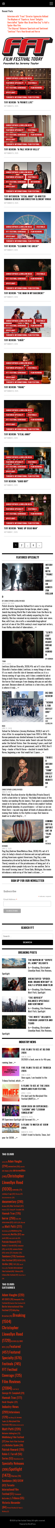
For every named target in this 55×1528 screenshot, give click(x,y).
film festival (16, 1205)
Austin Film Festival (17, 1303)
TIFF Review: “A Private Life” (18, 102)
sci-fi (8, 1249)
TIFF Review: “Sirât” (14, 340)
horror (8, 1218)
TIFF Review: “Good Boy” (16, 481)
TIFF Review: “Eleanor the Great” (21, 246)
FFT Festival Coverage (16, 87)
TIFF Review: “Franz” (14, 387)
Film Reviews (36, 87)
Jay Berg (12, 1417)
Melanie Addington (11, 1433)
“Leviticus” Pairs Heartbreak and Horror (23, 31)
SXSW (21, 1260)
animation (14, 1166)
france (5, 1209)
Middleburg (6, 1231)
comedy (17, 1189)
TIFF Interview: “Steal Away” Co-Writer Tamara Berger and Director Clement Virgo (27, 198)
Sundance (9, 1256)
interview (7, 1222)
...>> (14, 1062)
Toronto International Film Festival (23, 97)
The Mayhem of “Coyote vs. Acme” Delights (25, 19)
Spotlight (10, 92)
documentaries (8, 1197)
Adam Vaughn (13, 1294)
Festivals (32, 82)
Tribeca (19, 1271)
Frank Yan (15, 1389)
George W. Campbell (17, 1210)
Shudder (17, 1252)
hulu (18, 1219)
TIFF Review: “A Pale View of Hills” (22, 149)
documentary (12, 1201)
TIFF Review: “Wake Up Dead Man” (21, 528)
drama (6, 1206)
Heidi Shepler (9, 1402)
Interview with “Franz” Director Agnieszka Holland (27, 16)
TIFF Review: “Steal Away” (17, 434)
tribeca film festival (10, 1274)
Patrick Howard (11, 1241)
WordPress (32, 1523)
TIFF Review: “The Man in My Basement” (24, 293)
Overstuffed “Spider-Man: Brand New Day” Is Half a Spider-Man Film (28, 24)
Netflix (16, 1234)
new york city (14, 1238)
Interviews (35, 181)
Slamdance (18, 1458)
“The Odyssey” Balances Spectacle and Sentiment (27, 28)
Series (7, 1458)
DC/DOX (15, 1341)
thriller (7, 1264)
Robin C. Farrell (9, 1245)
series (9, 1252)
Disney (19, 1194)
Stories (16, 1476)
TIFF (16, 1264)
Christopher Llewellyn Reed (19, 78)
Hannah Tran (11, 1213)
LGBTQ (17, 1222)
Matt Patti (13, 1226)
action (4, 1162)
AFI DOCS (7, 1299)
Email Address (10, 899)
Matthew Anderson (17, 1425)
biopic (8, 1171)
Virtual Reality (12, 1507)
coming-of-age (8, 1193)
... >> (35, 627)
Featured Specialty (14, 82)
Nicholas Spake (14, 1445)
